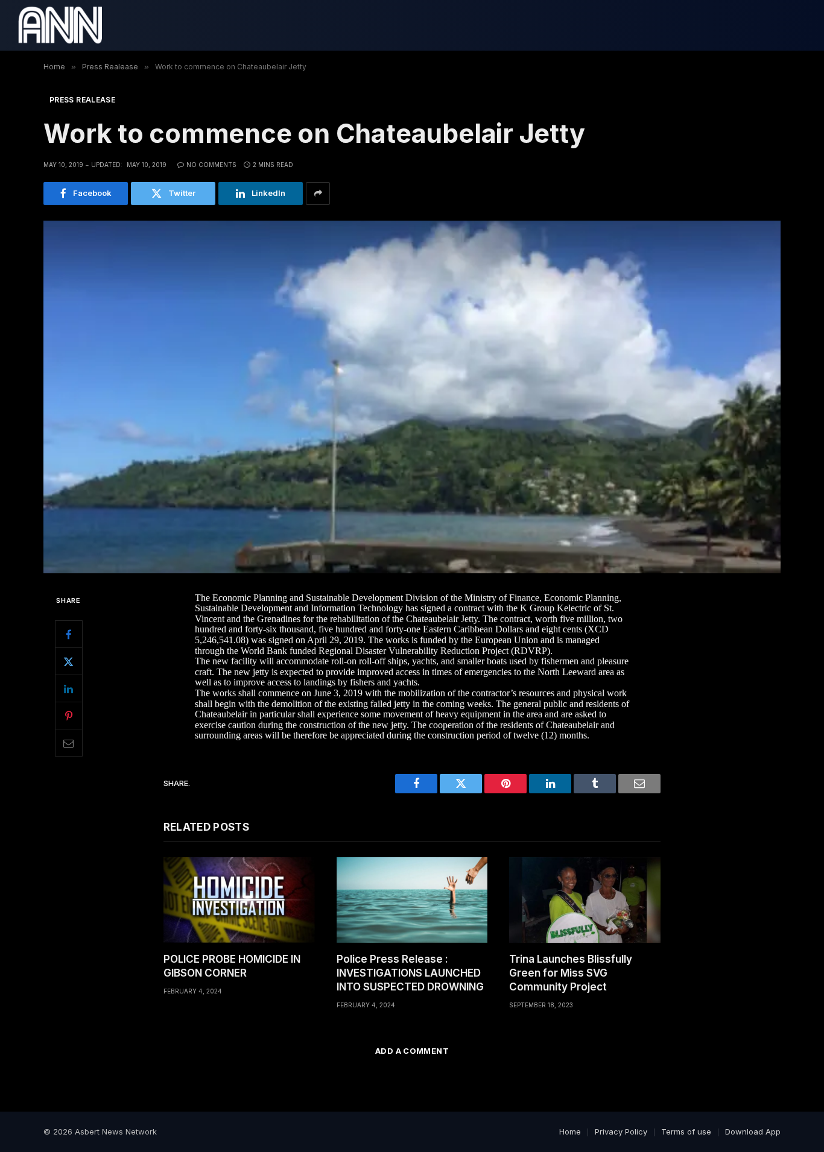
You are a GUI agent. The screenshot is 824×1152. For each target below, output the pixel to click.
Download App (753, 1131)
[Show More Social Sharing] (318, 193)
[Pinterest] (69, 715)
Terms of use (686, 1131)
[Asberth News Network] (60, 25)
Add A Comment (412, 1051)
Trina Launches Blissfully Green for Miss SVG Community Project (570, 973)
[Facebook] (69, 634)
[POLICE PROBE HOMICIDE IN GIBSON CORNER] (239, 899)
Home (570, 1131)
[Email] (69, 743)
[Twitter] (69, 661)
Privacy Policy (621, 1131)
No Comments (211, 164)
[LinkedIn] (69, 688)
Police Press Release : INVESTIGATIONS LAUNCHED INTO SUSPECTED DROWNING (410, 973)
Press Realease (82, 99)
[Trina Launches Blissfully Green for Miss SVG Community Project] (585, 899)
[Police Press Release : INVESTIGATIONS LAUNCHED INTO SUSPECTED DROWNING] (412, 899)
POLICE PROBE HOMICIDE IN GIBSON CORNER (231, 966)
